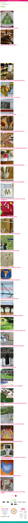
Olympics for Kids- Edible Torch (10, 279)
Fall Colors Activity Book (8, 114)
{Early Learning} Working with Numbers (12, 181)
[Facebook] (5, 516)
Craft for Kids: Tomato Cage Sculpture (12, 423)
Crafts (21, 515)
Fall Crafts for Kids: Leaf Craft (10, 97)
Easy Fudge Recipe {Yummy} (9, 44)
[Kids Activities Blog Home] (3, 2)
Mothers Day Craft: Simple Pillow (11, 475)
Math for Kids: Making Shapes (9, 298)
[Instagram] (1, 516)
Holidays (25, 515)
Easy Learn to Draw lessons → (16, 0)
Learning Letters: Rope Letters (10, 250)
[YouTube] (3, 516)
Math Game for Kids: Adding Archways (12, 315)
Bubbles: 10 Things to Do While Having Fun (13, 330)
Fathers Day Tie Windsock (8, 367)
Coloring (21, 514)
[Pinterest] (8, 516)
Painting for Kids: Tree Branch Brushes (12, 345)
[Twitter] (6, 516)
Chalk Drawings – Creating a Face (11, 267)
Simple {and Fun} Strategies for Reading (12, 165)
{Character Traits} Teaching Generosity (13, 80)
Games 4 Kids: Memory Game (9, 216)
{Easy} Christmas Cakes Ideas (9, 28)
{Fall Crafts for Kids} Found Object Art (12, 131)
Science (25, 511)
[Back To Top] (2, 507)
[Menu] (27, 2)
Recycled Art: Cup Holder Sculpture (11, 441)
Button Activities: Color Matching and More (14, 148)
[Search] (25, 2)
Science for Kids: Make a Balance (10, 233)
